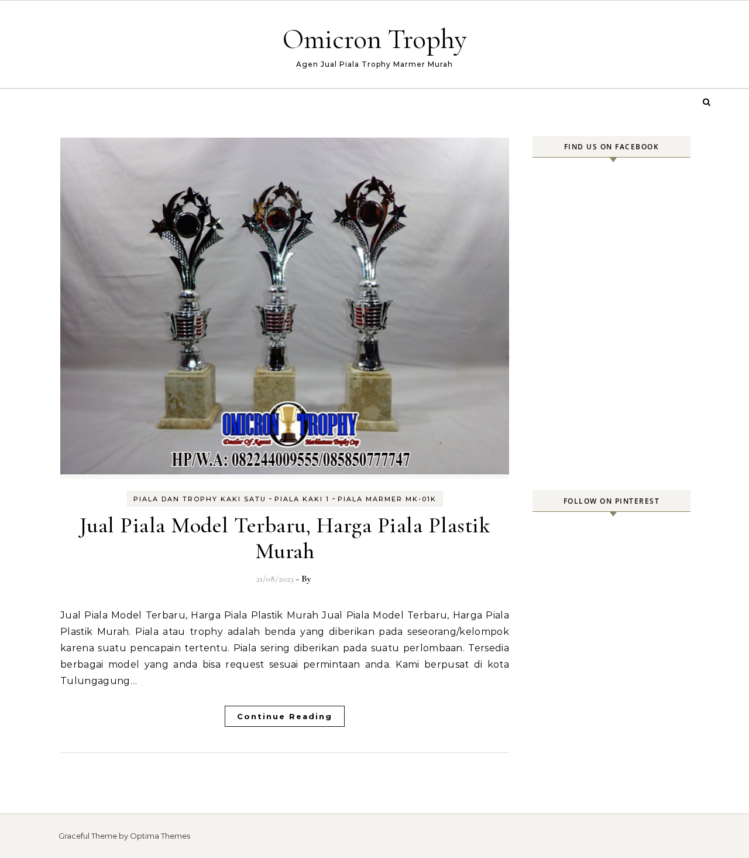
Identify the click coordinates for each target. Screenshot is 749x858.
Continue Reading (284, 716)
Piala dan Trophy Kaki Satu (199, 499)
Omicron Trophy (375, 39)
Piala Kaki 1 (301, 499)
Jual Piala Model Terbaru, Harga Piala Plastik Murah (285, 538)
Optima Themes (160, 835)
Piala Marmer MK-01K (387, 499)
